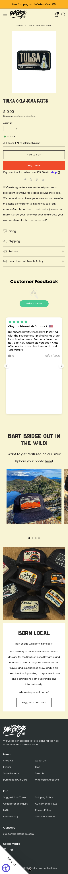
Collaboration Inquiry (15, 803)
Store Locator (11, 773)
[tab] (29, 538)
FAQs (6, 810)
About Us (40, 760)
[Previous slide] (6, 365)
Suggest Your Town (34, 702)
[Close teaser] (30, 869)
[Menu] (5, 14)
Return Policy (10, 816)
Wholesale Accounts (47, 779)
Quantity (7, 123)
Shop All (8, 760)
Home (19, 25)
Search (39, 773)
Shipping (7, 116)
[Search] (63, 14)
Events (7, 767)
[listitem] (34, 4)
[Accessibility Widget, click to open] (6, 868)
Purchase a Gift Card (15, 779)
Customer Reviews (46, 803)
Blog (37, 767)
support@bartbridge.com (18, 834)
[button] (14, 859)
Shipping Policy (44, 797)
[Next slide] (61, 365)
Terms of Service (45, 816)
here (48, 461)
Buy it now (34, 165)
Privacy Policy (43, 810)
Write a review (34, 303)
